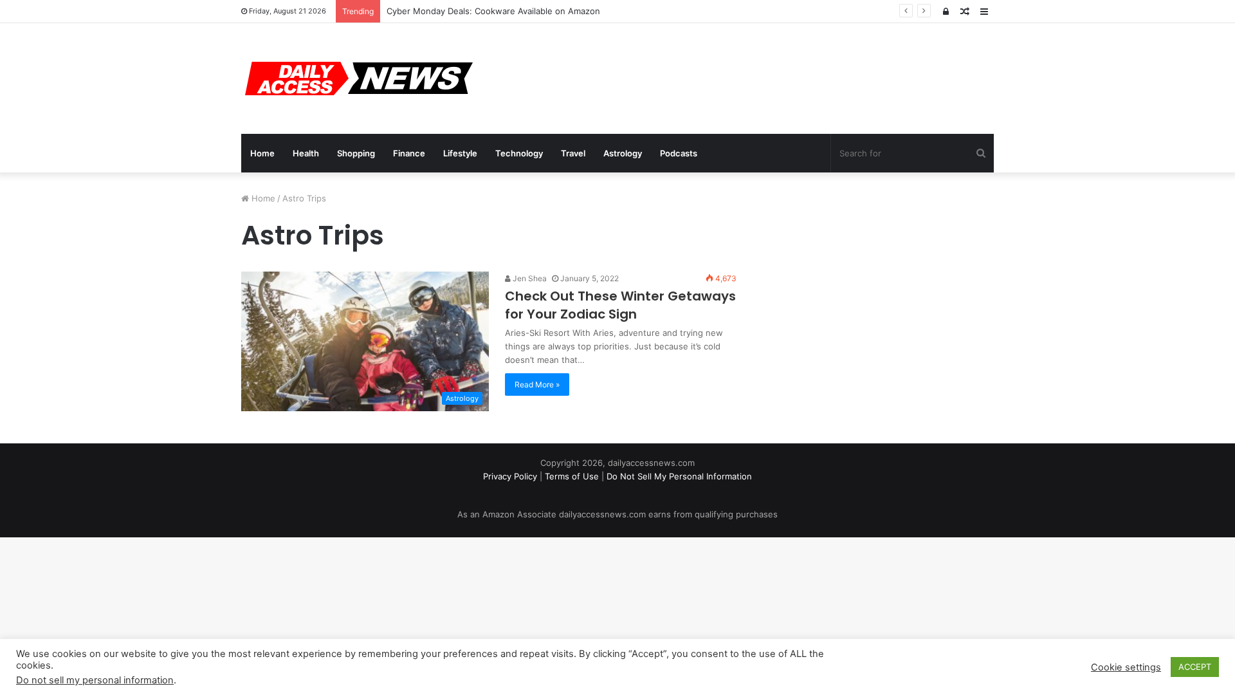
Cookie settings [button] (1126, 667)
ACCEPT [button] (1194, 667)
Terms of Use (572, 476)
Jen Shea (529, 278)
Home (262, 153)
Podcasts (678, 153)
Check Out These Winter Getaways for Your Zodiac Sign (620, 305)
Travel (573, 153)
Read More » (537, 384)
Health (306, 153)
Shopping (356, 153)
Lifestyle (460, 153)
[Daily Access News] (357, 78)
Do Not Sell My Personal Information (679, 476)
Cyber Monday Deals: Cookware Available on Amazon (493, 11)
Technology (519, 153)
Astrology (622, 153)
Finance (409, 153)
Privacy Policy (510, 476)
